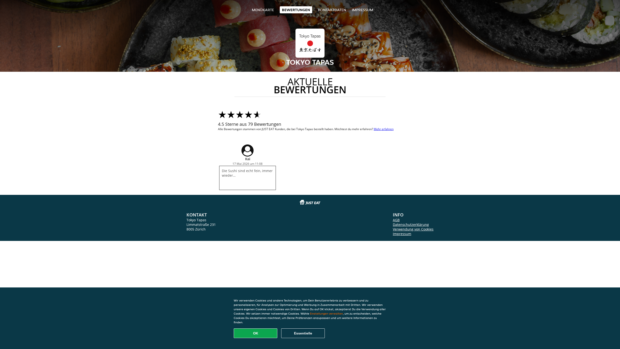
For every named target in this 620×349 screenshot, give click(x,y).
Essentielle (303, 333)
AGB (396, 220)
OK (255, 333)
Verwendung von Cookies (413, 229)
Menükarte (263, 9)
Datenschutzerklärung (411, 224)
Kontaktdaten (332, 9)
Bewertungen (296, 9)
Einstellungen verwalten (326, 313)
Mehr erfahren (384, 129)
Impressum (362, 9)
